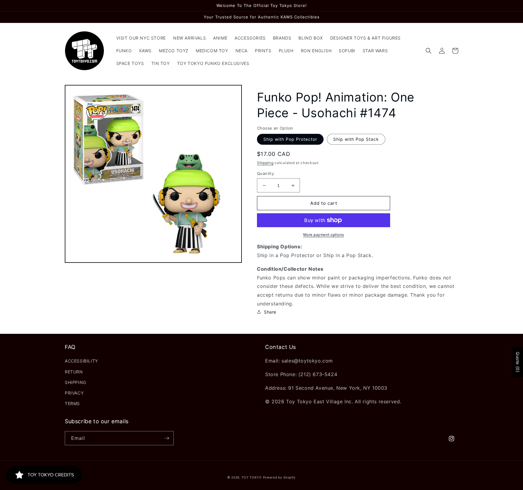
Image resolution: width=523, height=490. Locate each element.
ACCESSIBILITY (81, 360)
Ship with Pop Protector (290, 139)
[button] (428, 50)
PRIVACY (74, 392)
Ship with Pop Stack (356, 139)
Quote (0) (517, 362)
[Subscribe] (166, 438)
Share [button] (270, 311)
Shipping (265, 162)
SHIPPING (75, 382)
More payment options (323, 234)
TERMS (72, 403)
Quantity (265, 173)
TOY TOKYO (252, 477)
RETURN (74, 371)
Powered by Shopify (279, 477)
